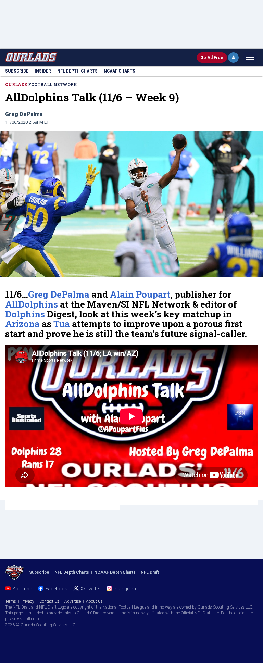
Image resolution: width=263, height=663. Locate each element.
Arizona (22, 323)
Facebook (56, 588)
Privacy (27, 601)
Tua (61, 323)
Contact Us (49, 601)
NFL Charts (77, 71)
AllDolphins (31, 304)
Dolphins (25, 314)
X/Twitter (90, 588)
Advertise (72, 601)
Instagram (125, 588)
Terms (10, 601)
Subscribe (16, 71)
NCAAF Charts (119, 71)
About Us (94, 601)
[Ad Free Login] (233, 57)
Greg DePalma (58, 294)
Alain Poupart (140, 294)
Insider (43, 71)
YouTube (22, 588)
